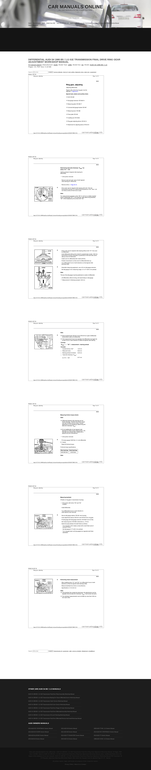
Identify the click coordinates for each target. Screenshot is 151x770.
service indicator (58, 72)
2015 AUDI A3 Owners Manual (36, 739)
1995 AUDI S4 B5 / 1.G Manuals (48, 689)
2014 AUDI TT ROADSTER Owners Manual (72, 735)
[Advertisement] (75, 40)
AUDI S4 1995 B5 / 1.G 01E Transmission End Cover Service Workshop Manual (49, 704)
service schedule (76, 651)
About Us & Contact (80, 764)
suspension (93, 72)
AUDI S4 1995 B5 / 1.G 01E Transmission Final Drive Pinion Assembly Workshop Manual (51, 694)
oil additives (91, 651)
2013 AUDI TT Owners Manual (102, 735)
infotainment (85, 651)
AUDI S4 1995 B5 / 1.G (98, 65)
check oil (65, 72)
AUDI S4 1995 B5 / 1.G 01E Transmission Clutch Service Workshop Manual (47, 701)
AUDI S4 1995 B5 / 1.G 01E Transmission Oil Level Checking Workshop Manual (49, 715)
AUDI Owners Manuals (38, 723)
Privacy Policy (69, 764)
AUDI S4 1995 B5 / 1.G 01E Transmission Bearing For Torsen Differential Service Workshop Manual (54, 697)
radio (70, 651)
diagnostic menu (79, 72)
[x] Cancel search (34, 65)
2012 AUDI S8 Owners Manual (69, 728)
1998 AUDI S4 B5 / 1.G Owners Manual (104, 739)
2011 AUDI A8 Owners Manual (69, 732)
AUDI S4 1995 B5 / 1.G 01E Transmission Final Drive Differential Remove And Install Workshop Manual (54, 718)
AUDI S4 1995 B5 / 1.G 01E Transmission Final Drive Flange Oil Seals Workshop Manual (51, 708)
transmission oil (58, 651)
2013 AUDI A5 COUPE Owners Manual (38, 732)
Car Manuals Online (75, 7)
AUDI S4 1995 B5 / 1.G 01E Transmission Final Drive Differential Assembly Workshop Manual (52, 711)
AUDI (56, 65)
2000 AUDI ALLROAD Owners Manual (38, 735)
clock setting (71, 72)
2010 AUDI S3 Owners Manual (69, 739)
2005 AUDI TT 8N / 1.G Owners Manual (104, 728)
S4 (82, 65)
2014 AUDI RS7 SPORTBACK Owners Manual (40, 728)
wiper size (86, 72)
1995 (70, 65)
